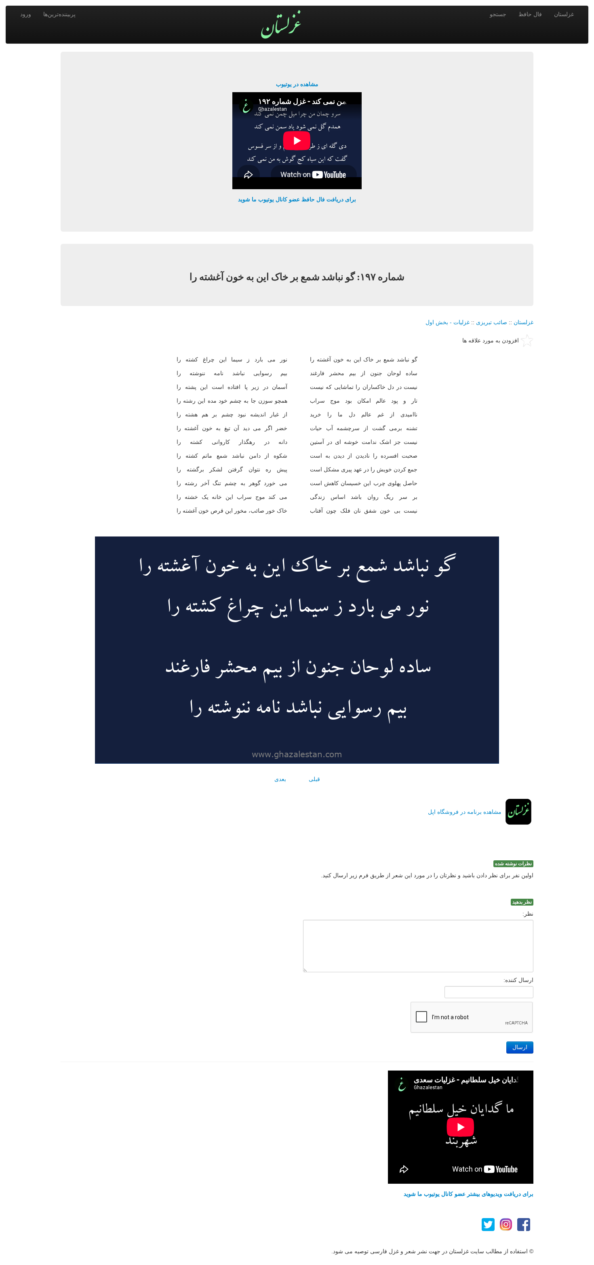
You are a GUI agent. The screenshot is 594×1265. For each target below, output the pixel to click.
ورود (25, 14)
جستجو (498, 14)
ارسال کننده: (518, 980)
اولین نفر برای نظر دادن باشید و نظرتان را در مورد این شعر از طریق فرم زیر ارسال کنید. (427, 875)
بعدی (280, 779)
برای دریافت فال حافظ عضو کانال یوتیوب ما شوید (297, 199)
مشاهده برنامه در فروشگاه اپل (464, 812)
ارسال (519, 1047)
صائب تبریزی (491, 322)
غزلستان (564, 14)
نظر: (527, 913)
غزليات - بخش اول (447, 322)
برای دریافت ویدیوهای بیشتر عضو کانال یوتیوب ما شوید (468, 1194)
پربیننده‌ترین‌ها (59, 14)
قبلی (314, 779)
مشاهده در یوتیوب (297, 84)
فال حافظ (530, 14)
